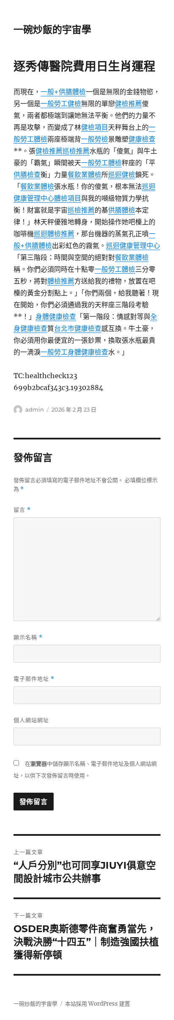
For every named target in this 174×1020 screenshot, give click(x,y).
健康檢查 (141, 139)
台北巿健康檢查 (77, 328)
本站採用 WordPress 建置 (97, 1003)
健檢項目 (94, 127)
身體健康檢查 (55, 316)
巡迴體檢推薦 (54, 233)
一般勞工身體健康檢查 (74, 352)
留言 (22, 509)
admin (34, 409)
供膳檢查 (27, 174)
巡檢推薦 (76, 151)
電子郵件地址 (34, 678)
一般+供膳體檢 (63, 91)
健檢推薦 (128, 103)
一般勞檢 (94, 139)
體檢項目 (67, 198)
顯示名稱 (28, 637)
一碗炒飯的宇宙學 (52, 29)
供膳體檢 (121, 210)
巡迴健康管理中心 (133, 245)
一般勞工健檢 (61, 103)
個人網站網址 (31, 720)
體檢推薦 (60, 281)
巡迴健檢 (121, 174)
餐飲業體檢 (84, 174)
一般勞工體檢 (101, 162)
